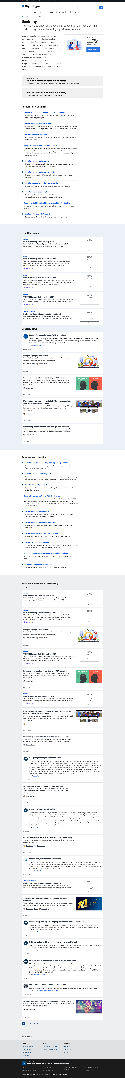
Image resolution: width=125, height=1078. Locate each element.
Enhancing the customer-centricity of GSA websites (45, 378)
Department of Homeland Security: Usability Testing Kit (47, 203)
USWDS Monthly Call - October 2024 (38, 297)
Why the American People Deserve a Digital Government (53, 960)
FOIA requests (47, 1067)
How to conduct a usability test (38, 123)
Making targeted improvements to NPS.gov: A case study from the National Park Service (47, 402)
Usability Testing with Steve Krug (39, 214)
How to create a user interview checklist (41, 183)
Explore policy (93, 49)
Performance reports (91, 1067)
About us (67, 1046)
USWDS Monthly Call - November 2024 (39, 278)
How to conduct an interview (37, 161)
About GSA (25, 1067)
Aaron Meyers (41, 846)
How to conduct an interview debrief (40, 172)
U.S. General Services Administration (56, 1063)
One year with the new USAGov (42, 809)
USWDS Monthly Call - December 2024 (39, 259)
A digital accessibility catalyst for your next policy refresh (47, 1001)
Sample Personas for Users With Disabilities (42, 146)
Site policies (68, 1052)
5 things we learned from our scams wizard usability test (53, 942)
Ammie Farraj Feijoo (32, 909)
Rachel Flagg (45, 909)
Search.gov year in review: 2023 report (45, 859)
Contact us (67, 1049)
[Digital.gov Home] (42, 6)
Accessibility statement (29, 1070)
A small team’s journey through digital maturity (43, 786)
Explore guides (62, 12)
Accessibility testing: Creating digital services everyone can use (56, 922)
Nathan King (29, 413)
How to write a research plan (37, 192)
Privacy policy (89, 1070)
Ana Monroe (29, 846)
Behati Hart (29, 388)
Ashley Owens (43, 363)
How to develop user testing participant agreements (47, 113)
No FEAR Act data (48, 1070)
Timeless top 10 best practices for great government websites (45, 899)
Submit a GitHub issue (50, 1049)
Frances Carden (30, 363)
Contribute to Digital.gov (51, 1046)
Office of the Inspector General (70, 1068)
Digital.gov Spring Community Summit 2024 (42, 314)
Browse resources (46, 12)
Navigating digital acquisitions (36, 356)
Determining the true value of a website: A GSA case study (47, 838)
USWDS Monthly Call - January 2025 (38, 242)
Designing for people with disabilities (45, 758)
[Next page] (34, 1023)
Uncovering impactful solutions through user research (46, 427)
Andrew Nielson (30, 1009)
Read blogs (74, 12)
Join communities (29, 12)
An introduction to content (36, 135)
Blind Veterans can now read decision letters (48, 985)
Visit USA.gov (62, 1074)
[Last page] (37, 1023)
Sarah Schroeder (31, 796)
